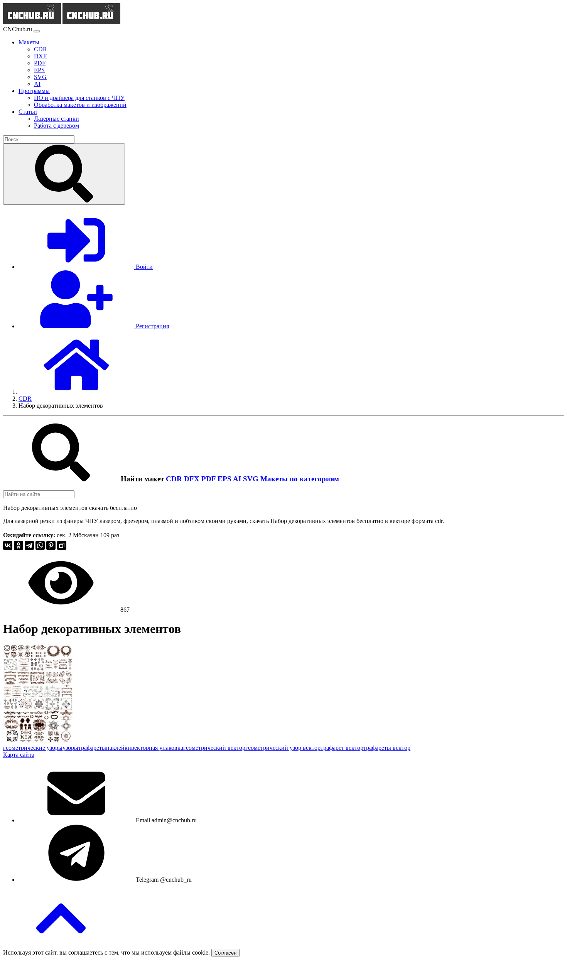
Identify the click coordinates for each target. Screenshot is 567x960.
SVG (251, 479)
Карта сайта (18, 754)
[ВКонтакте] (7, 545)
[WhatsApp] (40, 545)
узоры (70, 747)
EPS (225, 479)
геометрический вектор (214, 747)
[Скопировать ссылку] (61, 545)
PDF (209, 479)
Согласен (225, 953)
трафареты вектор (386, 747)
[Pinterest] (51, 545)
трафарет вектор (342, 747)
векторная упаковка (157, 747)
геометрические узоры (32, 747)
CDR (175, 479)
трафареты (92, 747)
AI (238, 479)
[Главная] (76, 391)
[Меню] (37, 31)
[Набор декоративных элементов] (38, 740)
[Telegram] (29, 545)
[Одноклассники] (18, 545)
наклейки (118, 747)
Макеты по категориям (299, 479)
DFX (192, 479)
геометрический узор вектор (283, 747)
